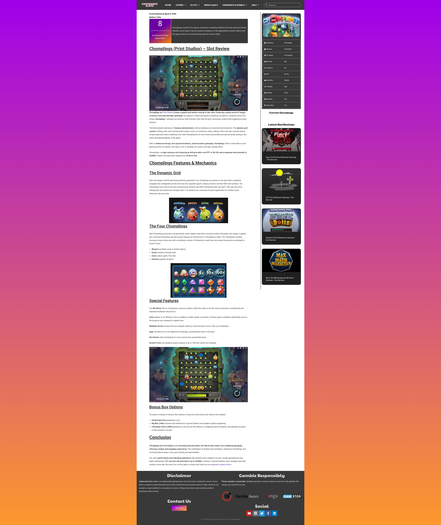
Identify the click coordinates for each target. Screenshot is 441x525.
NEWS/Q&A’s (211, 4)
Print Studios (168, 112)
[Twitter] (262, 513)
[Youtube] (249, 513)
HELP (254, 4)
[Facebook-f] (268, 513)
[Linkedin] (274, 513)
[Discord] (255, 513)
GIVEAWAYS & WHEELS (233, 4)
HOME (168, 4)
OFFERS (179, 4)
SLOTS (193, 4)
